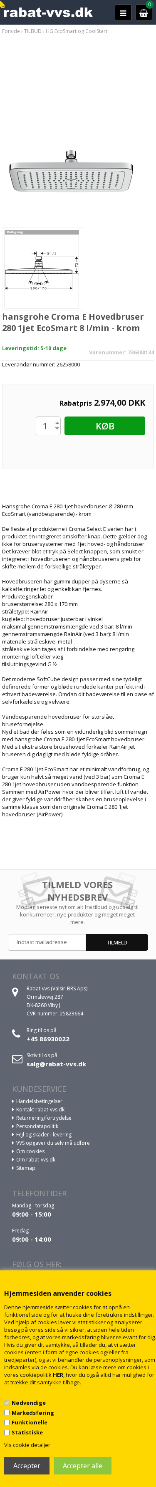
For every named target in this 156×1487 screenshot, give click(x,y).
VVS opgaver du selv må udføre (53, 1142)
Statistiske (27, 1432)
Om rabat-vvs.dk (35, 1159)
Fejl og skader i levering (44, 1134)
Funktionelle (29, 1422)
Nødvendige (29, 1402)
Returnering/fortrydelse (44, 1117)
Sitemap (25, 1167)
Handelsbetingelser (39, 1101)
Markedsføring (33, 1412)
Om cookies (30, 1151)
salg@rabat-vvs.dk (56, 1064)
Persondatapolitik (37, 1126)
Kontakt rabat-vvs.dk (40, 1109)
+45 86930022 (48, 1039)
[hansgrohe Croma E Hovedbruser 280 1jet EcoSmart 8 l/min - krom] (78, 132)
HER (58, 1374)
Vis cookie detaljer (27, 1445)
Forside (11, 31)
